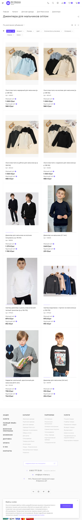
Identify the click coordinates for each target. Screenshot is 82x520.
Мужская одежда (28, 422)
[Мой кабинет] (58, 3)
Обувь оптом (27, 433)
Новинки (26, 452)
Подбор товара (69, 422)
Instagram (38, 491)
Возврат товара (69, 427)
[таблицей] (78, 25)
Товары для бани (28, 441)
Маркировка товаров (71, 440)
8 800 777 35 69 (35, 470)
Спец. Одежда (49, 435)
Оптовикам (48, 419)
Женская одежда (28, 419)
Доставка (7, 439)
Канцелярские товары (30, 449)
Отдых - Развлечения (30, 447)
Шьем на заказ (69, 433)
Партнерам (49, 415)
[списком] (75, 25)
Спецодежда (27, 438)
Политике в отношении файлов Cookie (31, 515)
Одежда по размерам (30, 430)
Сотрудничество (50, 442)
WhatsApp (48, 491)
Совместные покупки (52, 429)
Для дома (26, 435)
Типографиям (49, 432)
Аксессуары (27, 444)
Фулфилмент (68, 430)
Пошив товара (69, 419)
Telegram (43, 491)
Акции (6, 415)
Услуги (6, 419)
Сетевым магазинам (51, 426)
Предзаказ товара (70, 424)
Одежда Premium (29, 427)
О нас (5, 447)
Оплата (6, 443)
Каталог (26, 415)
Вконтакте (33, 491)
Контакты (7, 451)
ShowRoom (7, 435)
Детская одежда (28, 424)
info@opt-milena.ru (42, 475)
